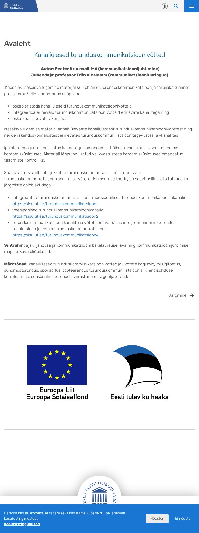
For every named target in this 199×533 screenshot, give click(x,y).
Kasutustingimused (22, 524)
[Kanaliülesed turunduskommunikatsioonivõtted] (13, 6)
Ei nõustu (182, 518)
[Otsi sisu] (176, 6)
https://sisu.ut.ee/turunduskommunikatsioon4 (55, 234)
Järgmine (177, 295)
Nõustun (157, 518)
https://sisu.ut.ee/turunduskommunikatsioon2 (55, 216)
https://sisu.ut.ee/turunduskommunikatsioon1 (55, 203)
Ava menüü (191, 6)
